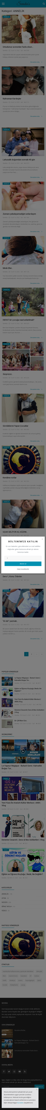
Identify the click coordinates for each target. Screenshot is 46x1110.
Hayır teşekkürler (23, 569)
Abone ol (23, 564)
